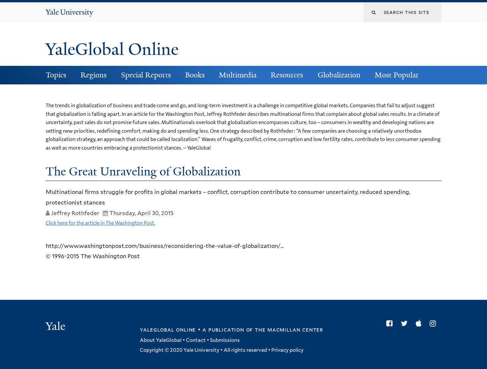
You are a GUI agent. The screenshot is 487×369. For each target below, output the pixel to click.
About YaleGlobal (161, 340)
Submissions (225, 340)
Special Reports (146, 75)
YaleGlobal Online (112, 49)
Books (195, 75)
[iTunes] (420, 323)
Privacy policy (287, 350)
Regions (94, 75)
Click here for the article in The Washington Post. (100, 222)
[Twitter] (406, 323)
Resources (287, 75)
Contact (196, 340)
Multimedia (237, 75)
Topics (56, 75)
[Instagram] (434, 323)
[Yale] (56, 327)
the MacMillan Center (289, 329)
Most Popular (397, 75)
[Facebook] (391, 323)
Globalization (339, 75)
